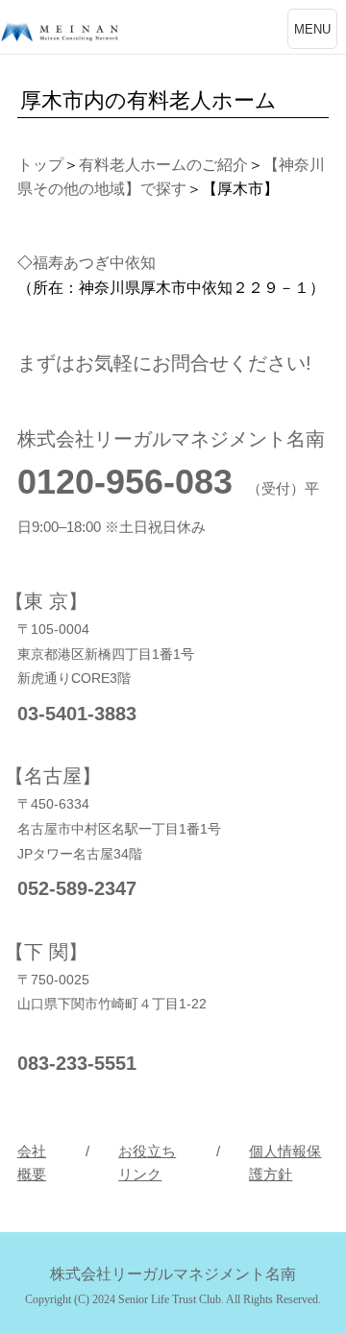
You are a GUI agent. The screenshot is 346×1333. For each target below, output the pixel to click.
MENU (312, 29)
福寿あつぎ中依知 (94, 262)
